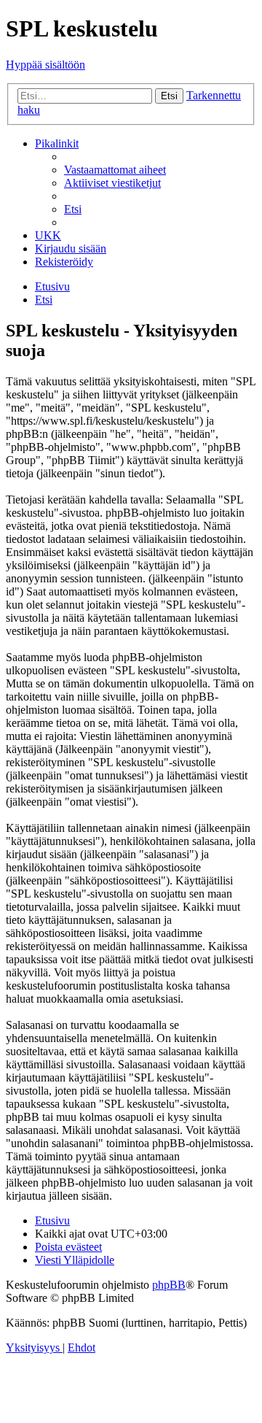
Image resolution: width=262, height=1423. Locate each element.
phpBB (169, 1285)
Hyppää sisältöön (45, 64)
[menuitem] (115, 169)
